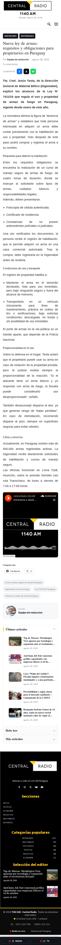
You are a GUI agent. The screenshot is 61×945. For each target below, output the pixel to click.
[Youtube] (42, 787)
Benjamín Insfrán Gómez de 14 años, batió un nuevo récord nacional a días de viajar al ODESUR (39, 712)
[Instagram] (25, 787)
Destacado (11, 36)
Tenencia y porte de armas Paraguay (21, 596)
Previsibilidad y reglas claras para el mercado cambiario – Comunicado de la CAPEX (37, 694)
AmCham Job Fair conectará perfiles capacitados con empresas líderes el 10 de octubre (37, 658)
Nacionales (27, 36)
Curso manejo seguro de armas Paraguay (23, 582)
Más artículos (14, 739)
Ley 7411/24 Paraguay (45, 589)
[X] (30, 787)
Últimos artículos (16, 629)
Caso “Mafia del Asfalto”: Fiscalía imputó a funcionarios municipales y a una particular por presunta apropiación (38, 676)
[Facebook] (19, 787)
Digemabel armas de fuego (17, 589)
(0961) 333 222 (42, 924)
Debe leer (12, 730)
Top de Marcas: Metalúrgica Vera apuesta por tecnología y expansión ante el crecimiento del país (38, 641)
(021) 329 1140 (23, 924)
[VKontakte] (36, 787)
